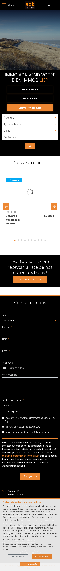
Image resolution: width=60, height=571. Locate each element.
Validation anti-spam (13, 399)
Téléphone (8, 362)
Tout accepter (31, 564)
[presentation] (6, 206)
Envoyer (28, 476)
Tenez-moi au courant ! (30, 279)
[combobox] (5, 368)
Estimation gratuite (30, 107)
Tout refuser (43, 556)
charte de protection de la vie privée (20, 455)
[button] (30, 117)
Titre (4, 315)
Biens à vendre (30, 89)
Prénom (7, 326)
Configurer (19, 556)
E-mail (6, 350)
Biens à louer (30, 98)
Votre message (9, 374)
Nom (5, 338)
